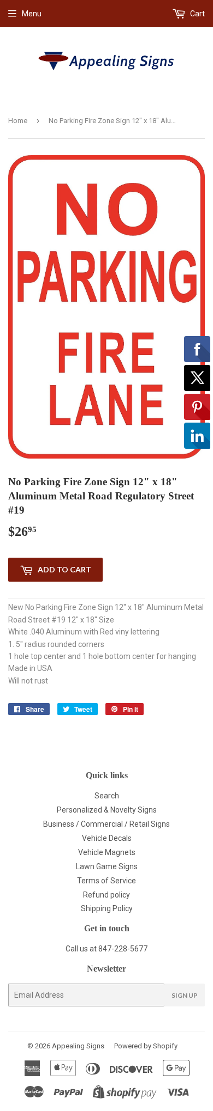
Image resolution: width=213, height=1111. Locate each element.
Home (17, 121)
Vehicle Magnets (106, 852)
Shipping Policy (107, 908)
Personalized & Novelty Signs (107, 809)
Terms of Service (106, 880)
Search (106, 795)
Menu (32, 13)
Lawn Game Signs (107, 866)
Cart (196, 13)
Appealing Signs (78, 1046)
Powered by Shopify (145, 1046)
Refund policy (106, 894)
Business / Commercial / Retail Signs (106, 824)
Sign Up (184, 995)
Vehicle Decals (107, 838)
